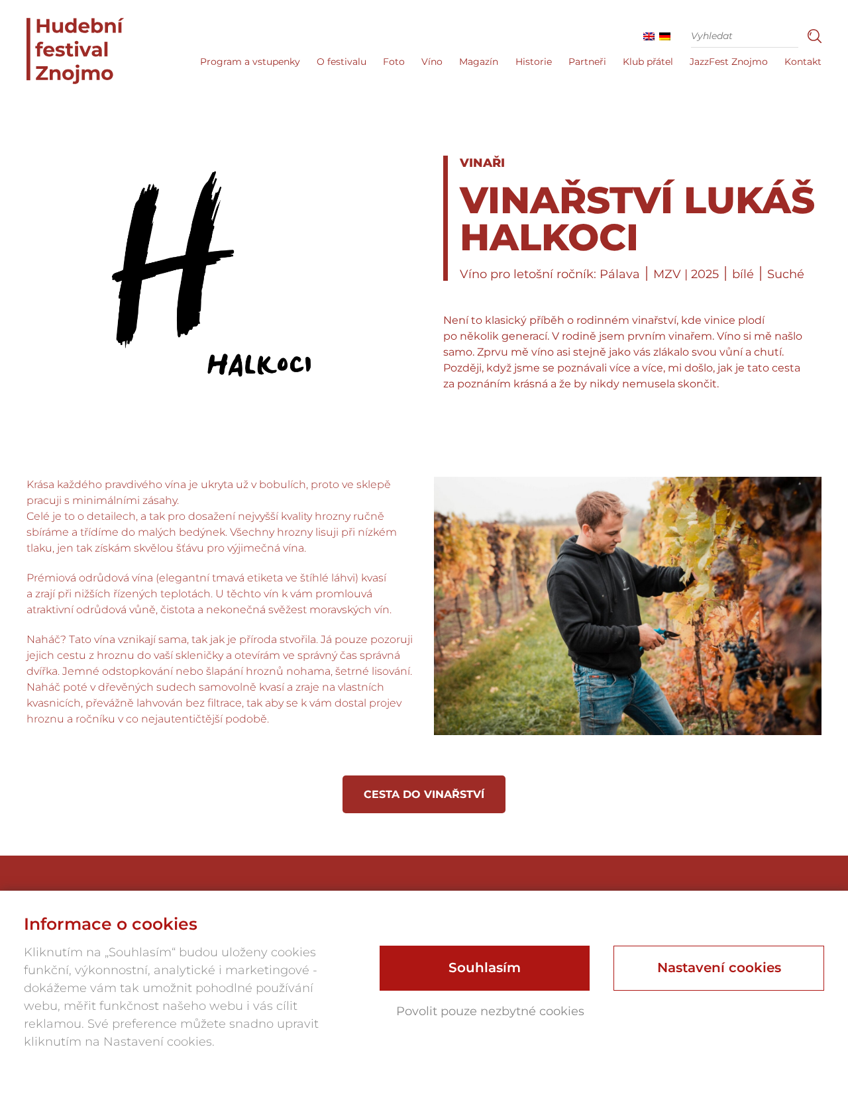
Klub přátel (648, 62)
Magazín (478, 62)
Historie (533, 62)
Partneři (587, 62)
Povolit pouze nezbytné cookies (490, 1011)
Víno (432, 62)
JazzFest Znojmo (729, 62)
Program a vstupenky (250, 62)
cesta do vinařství (424, 794)
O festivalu (341, 62)
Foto (394, 62)
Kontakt (803, 62)
